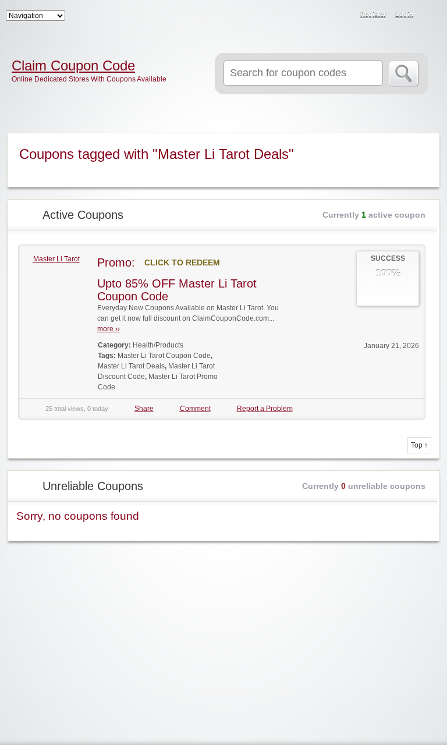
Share (144, 409)
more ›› (108, 329)
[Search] (404, 74)
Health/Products (158, 345)
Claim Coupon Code (73, 66)
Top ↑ (419, 445)
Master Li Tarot (56, 259)
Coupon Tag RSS (423, 142)
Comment (195, 409)
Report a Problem (265, 409)
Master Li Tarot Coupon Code (164, 356)
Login (404, 13)
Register (373, 13)
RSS (430, 15)
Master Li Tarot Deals (131, 366)
